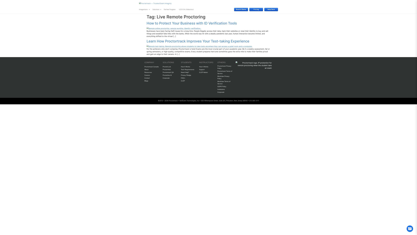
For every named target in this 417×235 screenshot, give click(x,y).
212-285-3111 (254, 101)
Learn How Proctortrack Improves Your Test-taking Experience (198, 41)
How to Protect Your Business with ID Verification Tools (192, 23)
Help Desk (271, 9)
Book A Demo (241, 9)
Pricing (256, 9)
